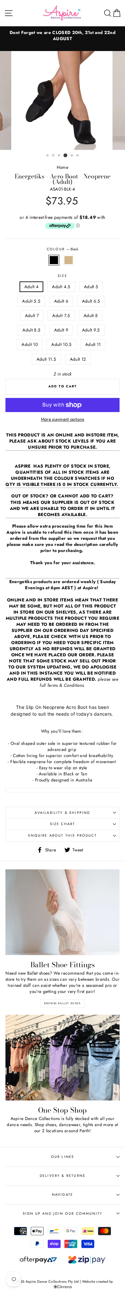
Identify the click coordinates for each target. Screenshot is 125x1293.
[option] (62, 36)
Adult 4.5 (61, 286)
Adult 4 (31, 286)
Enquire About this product (62, 835)
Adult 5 (91, 286)
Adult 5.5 (31, 301)
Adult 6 (61, 301)
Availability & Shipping (62, 812)
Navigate (62, 1194)
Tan (68, 260)
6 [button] (77, 155)
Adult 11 (93, 344)
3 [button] (59, 155)
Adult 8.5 (31, 330)
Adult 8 (90, 315)
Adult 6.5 (91, 301)
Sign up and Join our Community (62, 1213)
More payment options (62, 419)
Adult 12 (78, 359)
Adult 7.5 (61, 315)
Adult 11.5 (46, 359)
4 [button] (65, 155)
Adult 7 (32, 315)
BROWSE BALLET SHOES (62, 1003)
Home (62, 167)
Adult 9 (61, 330)
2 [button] (53, 155)
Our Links (62, 1156)
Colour (62, 249)
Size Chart (62, 823)
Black (53, 260)
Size (62, 275)
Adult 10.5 (61, 344)
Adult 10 (29, 344)
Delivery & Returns (62, 1175)
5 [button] (72, 155)
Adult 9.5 (91, 330)
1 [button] (47, 155)
